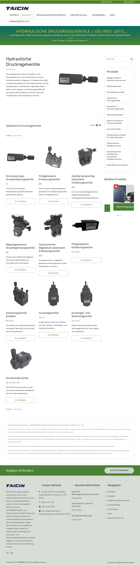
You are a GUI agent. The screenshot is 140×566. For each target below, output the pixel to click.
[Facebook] (7, 553)
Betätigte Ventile (41, 453)
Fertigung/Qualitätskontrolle (51, 15)
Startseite (14, 15)
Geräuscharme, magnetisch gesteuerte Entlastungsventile (52, 248)
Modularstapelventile (115, 115)
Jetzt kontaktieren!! (119, 470)
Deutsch (130, 2)
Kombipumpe (22, 453)
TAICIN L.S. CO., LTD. (26, 562)
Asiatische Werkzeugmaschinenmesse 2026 (85, 492)
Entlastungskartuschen (84, 453)
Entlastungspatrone (124, 450)
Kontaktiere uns (107, 453)
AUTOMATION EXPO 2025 (82, 516)
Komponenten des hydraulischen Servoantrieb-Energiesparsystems (114, 155)
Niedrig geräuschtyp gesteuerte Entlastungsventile (83, 179)
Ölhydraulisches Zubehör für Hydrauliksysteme (116, 136)
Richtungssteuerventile (115, 92)
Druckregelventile (49, 312)
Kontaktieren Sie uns (19, 21)
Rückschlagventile (90, 450)
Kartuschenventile (114, 129)
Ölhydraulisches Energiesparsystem (114, 144)
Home (55, 40)
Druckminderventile (17, 378)
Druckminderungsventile (70, 453)
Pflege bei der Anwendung (117, 165)
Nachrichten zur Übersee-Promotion (82, 504)
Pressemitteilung (78, 15)
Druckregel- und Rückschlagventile (82, 314)
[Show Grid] (96, 125)
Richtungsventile (31, 453)
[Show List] (99, 125)
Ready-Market (129, 562)
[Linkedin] (12, 553)
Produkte (27, 15)
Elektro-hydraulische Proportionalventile (115, 122)
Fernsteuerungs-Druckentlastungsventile (20, 177)
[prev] (8, 118)
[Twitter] (9, 553)
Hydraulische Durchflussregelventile (115, 108)
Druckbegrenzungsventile (77, 450)
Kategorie (61, 40)
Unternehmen (98, 15)
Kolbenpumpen (12, 453)
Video (112, 15)
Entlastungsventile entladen (16, 314)
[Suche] (102, 2)
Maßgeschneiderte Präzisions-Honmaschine (116, 79)
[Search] (132, 59)
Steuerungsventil (113, 450)
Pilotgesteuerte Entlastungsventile (49, 177)
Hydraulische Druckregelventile (76, 40)
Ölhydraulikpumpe (114, 86)
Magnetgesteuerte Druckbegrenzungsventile (20, 246)
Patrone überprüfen (102, 450)
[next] (98, 118)
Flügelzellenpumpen (63, 450)
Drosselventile (58, 453)
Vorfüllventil (50, 453)
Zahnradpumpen (52, 450)
